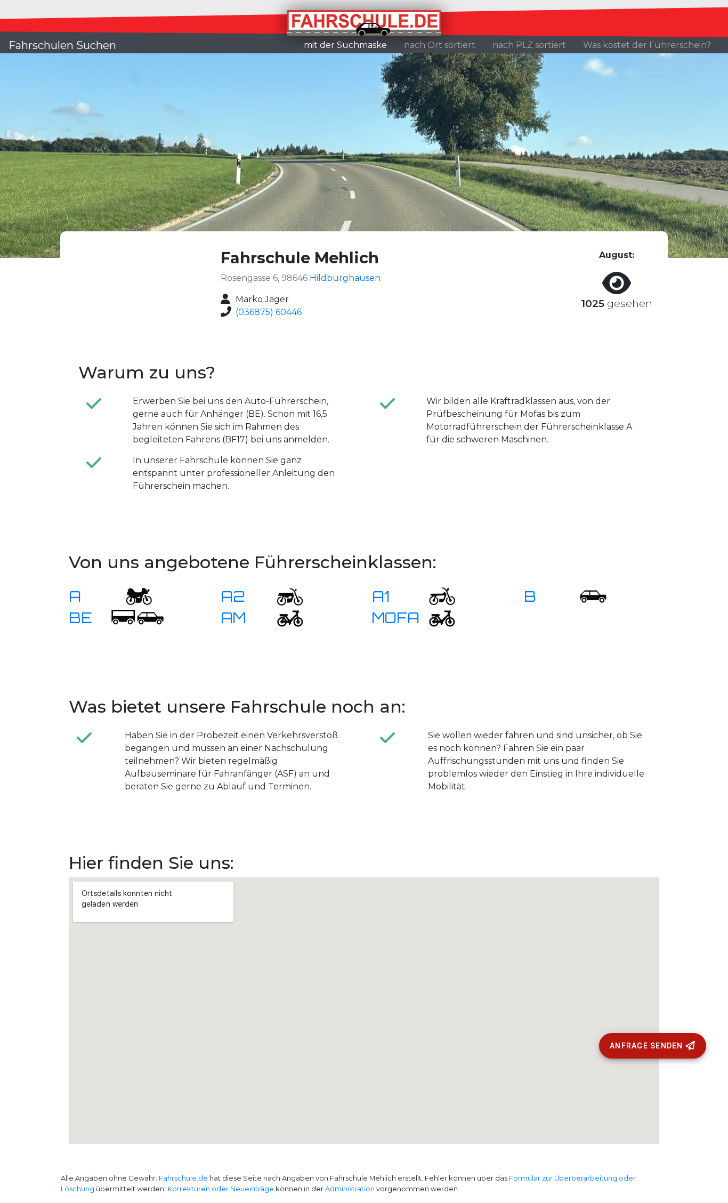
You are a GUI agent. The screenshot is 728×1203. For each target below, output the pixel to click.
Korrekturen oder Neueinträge (220, 1189)
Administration (350, 1189)
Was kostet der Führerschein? (647, 45)
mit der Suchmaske (349, 44)
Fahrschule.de (183, 1178)
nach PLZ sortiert (529, 45)
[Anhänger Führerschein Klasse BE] (137, 617)
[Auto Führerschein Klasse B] (586, 596)
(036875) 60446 (269, 312)
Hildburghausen (345, 278)
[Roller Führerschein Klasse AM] (283, 617)
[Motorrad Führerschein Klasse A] (132, 596)
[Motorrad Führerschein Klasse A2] (283, 596)
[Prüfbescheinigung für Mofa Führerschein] (435, 617)
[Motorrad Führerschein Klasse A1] (435, 596)
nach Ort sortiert (439, 45)
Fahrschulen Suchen (62, 45)
